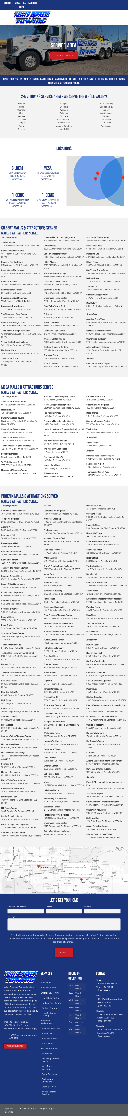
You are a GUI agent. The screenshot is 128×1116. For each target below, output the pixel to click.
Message (12, 916)
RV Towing (47, 1053)
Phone (87, 907)
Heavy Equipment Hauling (50, 1059)
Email (49, 907)
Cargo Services (49, 1074)
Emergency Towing (50, 992)
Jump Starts (48, 1043)
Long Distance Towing (49, 1014)
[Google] (115, 1110)
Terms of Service (22, 1028)
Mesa (48, 168)
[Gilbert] (17, 159)
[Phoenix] (17, 186)
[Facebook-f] (109, 1110)
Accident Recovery (51, 1028)
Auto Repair (46, 982)
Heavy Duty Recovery (46, 1067)
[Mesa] (48, 159)
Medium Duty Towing (52, 1003)
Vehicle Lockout (50, 1038)
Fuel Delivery (48, 1033)
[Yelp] (121, 1110)
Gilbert (17, 168)
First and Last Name (17, 907)
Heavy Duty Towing (50, 1048)
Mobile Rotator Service (49, 1092)
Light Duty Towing (51, 998)
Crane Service (49, 1086)
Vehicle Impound (49, 987)
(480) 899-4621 (17, 179)
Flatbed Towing (49, 1008)
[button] (123, 178)
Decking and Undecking (48, 1080)
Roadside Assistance (46, 1022)
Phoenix (18, 195)
